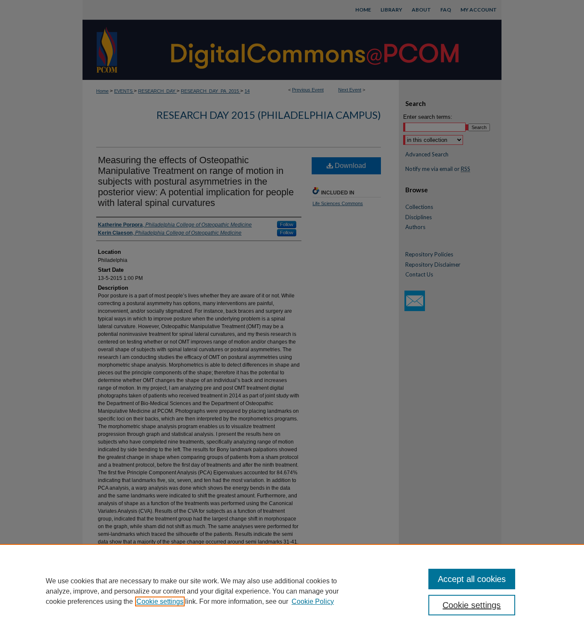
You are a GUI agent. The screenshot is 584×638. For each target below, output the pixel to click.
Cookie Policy (313, 601)
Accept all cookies (472, 579)
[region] (292, 591)
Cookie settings (159, 601)
